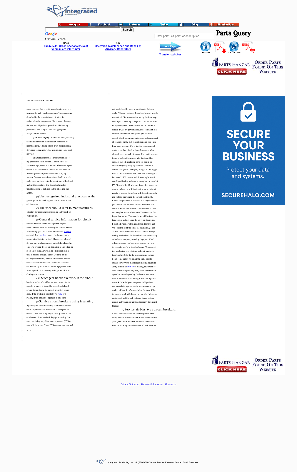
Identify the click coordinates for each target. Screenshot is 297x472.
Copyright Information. (152, 384)
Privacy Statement (130, 384)
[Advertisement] (148, 419)
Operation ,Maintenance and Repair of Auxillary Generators (118, 48)
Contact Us (170, 384)
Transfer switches (170, 54)
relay (60, 294)
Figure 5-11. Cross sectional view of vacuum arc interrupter (66, 48)
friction (130, 266)
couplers (67, 231)
